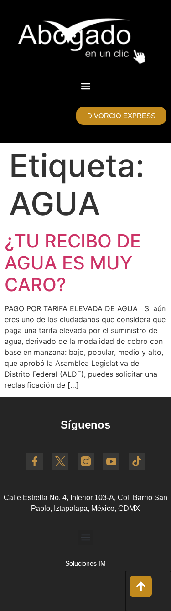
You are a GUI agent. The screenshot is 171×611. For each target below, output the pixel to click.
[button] (85, 85)
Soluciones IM (85, 563)
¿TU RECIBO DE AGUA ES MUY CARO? (73, 263)
